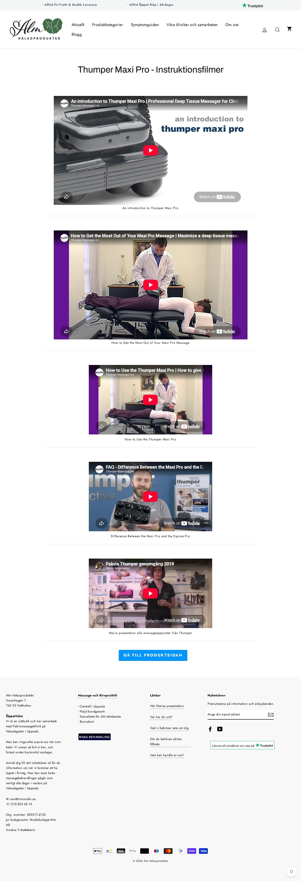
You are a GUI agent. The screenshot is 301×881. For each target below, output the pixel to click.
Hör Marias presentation (167, 706)
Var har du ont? (161, 717)
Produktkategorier (107, 25)
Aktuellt (78, 25)
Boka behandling (94, 737)
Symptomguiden (145, 25)
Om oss (232, 25)
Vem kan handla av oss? (167, 755)
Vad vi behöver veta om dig (169, 728)
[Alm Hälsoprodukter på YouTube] (220, 729)
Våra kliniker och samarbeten (192, 25)
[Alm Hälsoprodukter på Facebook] (210, 729)
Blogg (77, 34)
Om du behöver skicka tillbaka (166, 741)
